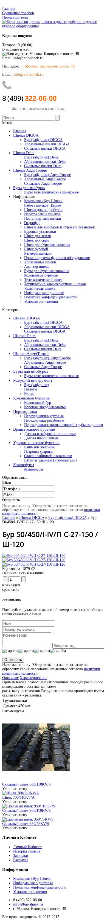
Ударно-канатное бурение (36, 442)
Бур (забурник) (36, 385)
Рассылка (20, 860)
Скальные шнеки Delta (42, 349)
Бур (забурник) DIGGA (43, 323)
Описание (10, 678)
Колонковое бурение (41, 275)
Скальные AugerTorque (43, 367)
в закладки (11, 585)
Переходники (25, 411)
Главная (8, 9)
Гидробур (32, 223)
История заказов (26, 851)
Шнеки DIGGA (26, 318)
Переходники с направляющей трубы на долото (63, 425)
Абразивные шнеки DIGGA (47, 327)
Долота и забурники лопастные (50, 434)
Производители (15, 17)
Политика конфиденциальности (50, 297)
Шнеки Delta (24, 336)
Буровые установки (40, 232)
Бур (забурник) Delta (41, 340)
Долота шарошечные (41, 438)
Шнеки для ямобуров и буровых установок (59, 227)
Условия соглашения (41, 301)
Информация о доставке (44, 293)
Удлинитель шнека (39, 288)
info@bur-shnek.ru (28, 904)
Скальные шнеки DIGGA (45, 331)
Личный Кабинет (27, 847)
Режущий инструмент (32, 380)
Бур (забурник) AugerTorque (47, 358)
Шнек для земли (37, 236)
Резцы (29, 394)
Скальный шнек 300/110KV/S (26, 784)
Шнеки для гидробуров (43, 210)
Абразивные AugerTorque (45, 362)
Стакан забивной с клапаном (48, 456)
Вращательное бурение (34, 429)
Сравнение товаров (18, 13)
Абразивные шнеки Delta (45, 345)
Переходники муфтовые (44, 416)
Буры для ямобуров (30, 371)
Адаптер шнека (36, 266)
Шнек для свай (36, 240)
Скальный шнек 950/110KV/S (26, 811)
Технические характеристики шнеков (55, 284)
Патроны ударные (38, 451)
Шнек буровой (36, 249)
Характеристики (33, 678)
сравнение (10, 589)
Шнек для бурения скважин (47, 245)
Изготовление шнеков (42, 214)
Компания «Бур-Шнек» (43, 201)
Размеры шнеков (38, 253)
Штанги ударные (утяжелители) (50, 460)
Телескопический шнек (43, 280)
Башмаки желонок (39, 447)
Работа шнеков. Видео (42, 205)
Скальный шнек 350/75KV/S (25, 824)
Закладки (20, 856)
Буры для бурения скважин (46, 271)
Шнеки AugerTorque (31, 353)
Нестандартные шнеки (42, 218)
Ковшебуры (23, 465)
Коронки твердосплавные (45, 407)
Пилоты (30, 389)
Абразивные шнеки (40, 262)
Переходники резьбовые (44, 420)
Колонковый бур (37, 403)
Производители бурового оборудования (57, 258)
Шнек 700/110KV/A (18, 797)
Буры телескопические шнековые (51, 376)
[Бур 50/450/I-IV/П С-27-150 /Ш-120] (33, 556)
